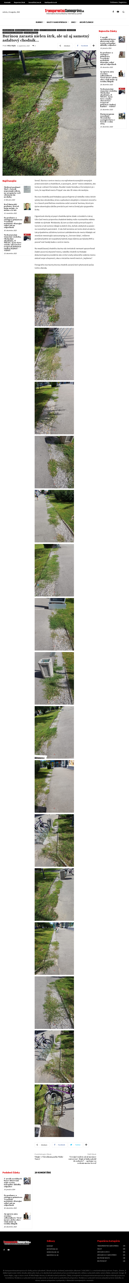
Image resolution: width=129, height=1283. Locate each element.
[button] (123, 12)
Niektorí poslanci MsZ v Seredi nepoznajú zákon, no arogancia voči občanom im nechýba (12, 192)
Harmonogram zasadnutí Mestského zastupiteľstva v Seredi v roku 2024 (107, 119)
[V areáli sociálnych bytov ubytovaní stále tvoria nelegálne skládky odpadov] (27, 1180)
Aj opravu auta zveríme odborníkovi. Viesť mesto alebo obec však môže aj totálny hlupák (12, 1219)
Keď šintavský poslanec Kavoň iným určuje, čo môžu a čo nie (11, 207)
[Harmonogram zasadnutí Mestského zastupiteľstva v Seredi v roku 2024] (122, 116)
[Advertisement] (17, 297)
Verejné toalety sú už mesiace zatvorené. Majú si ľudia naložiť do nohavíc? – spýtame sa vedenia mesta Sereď (82, 1160)
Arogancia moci (8, 30)
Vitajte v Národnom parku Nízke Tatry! (49, 1158)
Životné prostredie (31, 32)
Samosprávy (71, 30)
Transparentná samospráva (12, 32)
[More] (93, 45)
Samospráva (61, 30)
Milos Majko (11, 46)
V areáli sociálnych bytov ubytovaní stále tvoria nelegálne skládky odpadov (13, 1183)
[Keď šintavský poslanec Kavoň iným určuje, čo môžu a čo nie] (27, 206)
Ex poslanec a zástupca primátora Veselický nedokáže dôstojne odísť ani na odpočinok (13, 223)
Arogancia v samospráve (23, 30)
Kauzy (36, 30)
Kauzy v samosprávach (48, 30)
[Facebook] (113, 12)
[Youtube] (118, 12)
